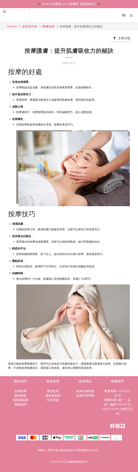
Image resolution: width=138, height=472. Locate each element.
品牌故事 (20, 391)
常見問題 (53, 400)
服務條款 (20, 395)
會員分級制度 (85, 391)
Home (12, 26)
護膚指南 (48, 26)
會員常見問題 (85, 395)
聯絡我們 (20, 404)
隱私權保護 (20, 400)
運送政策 (53, 391)
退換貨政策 (53, 395)
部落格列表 (29, 26)
